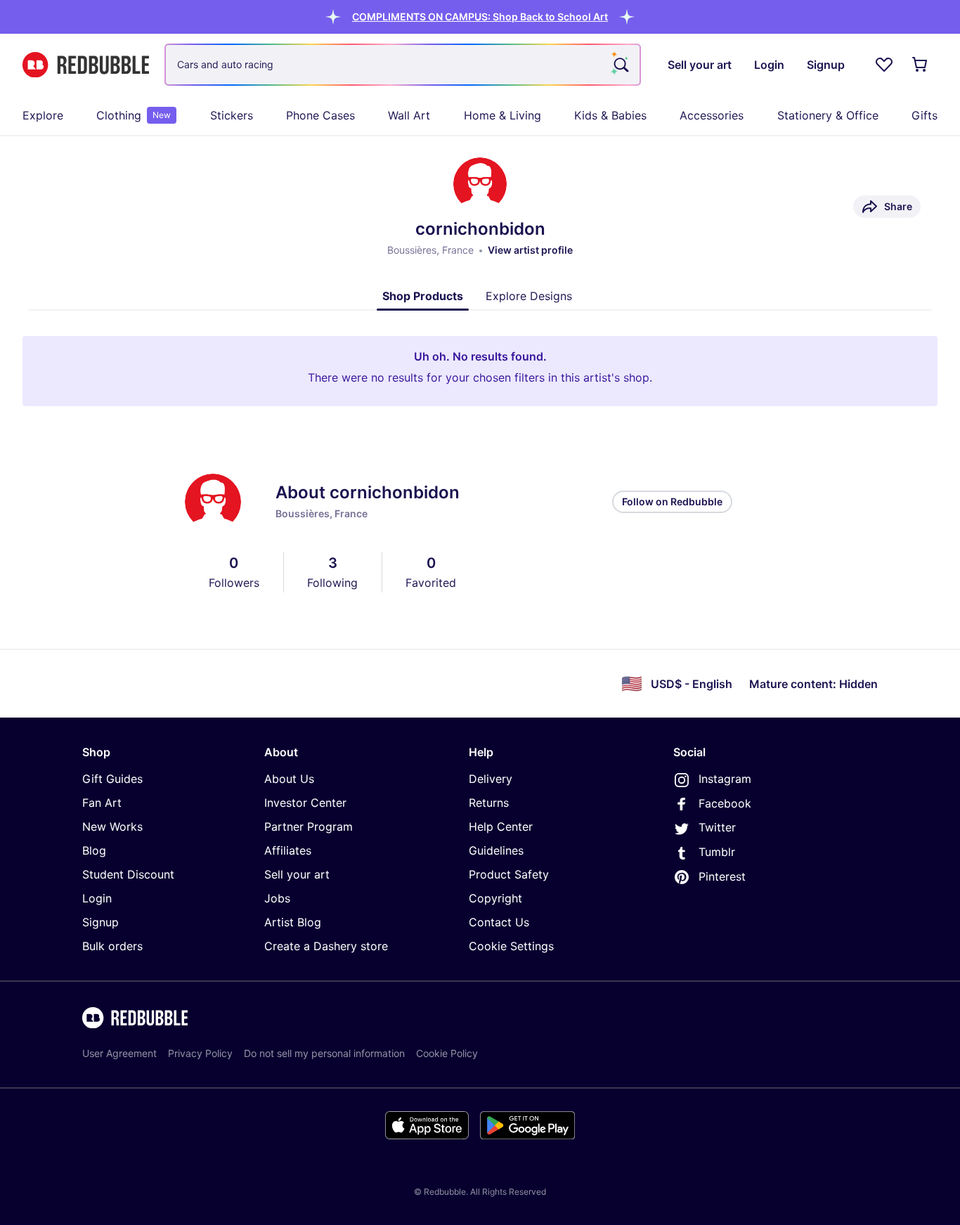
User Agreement (119, 1053)
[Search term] (620, 65)
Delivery (490, 779)
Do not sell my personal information (324, 1053)
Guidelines (496, 850)
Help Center (501, 826)
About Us (289, 779)
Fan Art (102, 803)
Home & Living (502, 115)
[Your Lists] (884, 65)
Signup (100, 922)
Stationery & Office (827, 115)
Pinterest (722, 876)
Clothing (133, 115)
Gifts (925, 115)
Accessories (712, 115)
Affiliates (287, 850)
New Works (112, 826)
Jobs (277, 898)
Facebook (725, 803)
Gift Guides (112, 779)
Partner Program (308, 826)
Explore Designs (529, 296)
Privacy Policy (200, 1053)
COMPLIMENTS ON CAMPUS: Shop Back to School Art (480, 16)
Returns (489, 803)
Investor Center (305, 803)
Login (97, 898)
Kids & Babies (610, 115)
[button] (480, 16)
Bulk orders (112, 946)
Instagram (725, 779)
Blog (94, 850)
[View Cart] (921, 65)
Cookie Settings (511, 946)
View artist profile (530, 250)
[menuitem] (42, 115)
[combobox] (403, 64)
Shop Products (422, 296)
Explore (42, 115)
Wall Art (409, 115)
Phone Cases (320, 115)
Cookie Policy (447, 1053)
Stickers (231, 115)
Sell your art (297, 874)
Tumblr (717, 852)
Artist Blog (292, 922)
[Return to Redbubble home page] (85, 65)
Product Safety (509, 874)
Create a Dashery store (326, 946)
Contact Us (499, 922)
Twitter (717, 827)
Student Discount (128, 874)
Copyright (495, 898)
